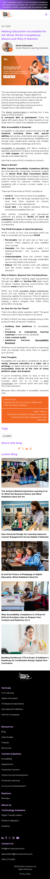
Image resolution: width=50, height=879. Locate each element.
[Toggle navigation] (46, 14)
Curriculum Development (13, 786)
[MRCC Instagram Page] (13, 837)
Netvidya (5, 798)
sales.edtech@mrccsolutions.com (16, 854)
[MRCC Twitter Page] (23, 448)
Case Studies (7, 737)
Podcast (5, 742)
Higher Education (9, 698)
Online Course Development (14, 775)
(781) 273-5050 (8, 859)
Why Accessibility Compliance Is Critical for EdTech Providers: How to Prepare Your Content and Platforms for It (23, 617)
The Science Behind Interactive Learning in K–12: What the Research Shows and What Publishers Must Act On (24, 494)
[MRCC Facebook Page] (19, 448)
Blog (3, 732)
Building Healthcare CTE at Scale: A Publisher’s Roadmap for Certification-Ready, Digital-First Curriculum (25, 660)
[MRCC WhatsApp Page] (31, 448)
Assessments (7, 764)
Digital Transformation (11, 815)
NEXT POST (27, 416)
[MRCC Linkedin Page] (27, 448)
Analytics (5, 826)
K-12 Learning (7, 693)
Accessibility (7, 436)
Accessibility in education (13, 148)
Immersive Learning (10, 780)
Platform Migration (10, 821)
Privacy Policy (25, 874)
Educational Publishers (12, 709)
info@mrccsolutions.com (12, 848)
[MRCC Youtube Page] (17, 837)
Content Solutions (11, 754)
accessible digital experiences (33, 291)
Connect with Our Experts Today (33, 7)
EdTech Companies (10, 715)
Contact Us (7, 843)
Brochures (6, 748)
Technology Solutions (13, 810)
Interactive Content (10, 770)
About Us (6, 805)
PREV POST (22, 402)
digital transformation (16, 112)
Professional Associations (12, 704)
